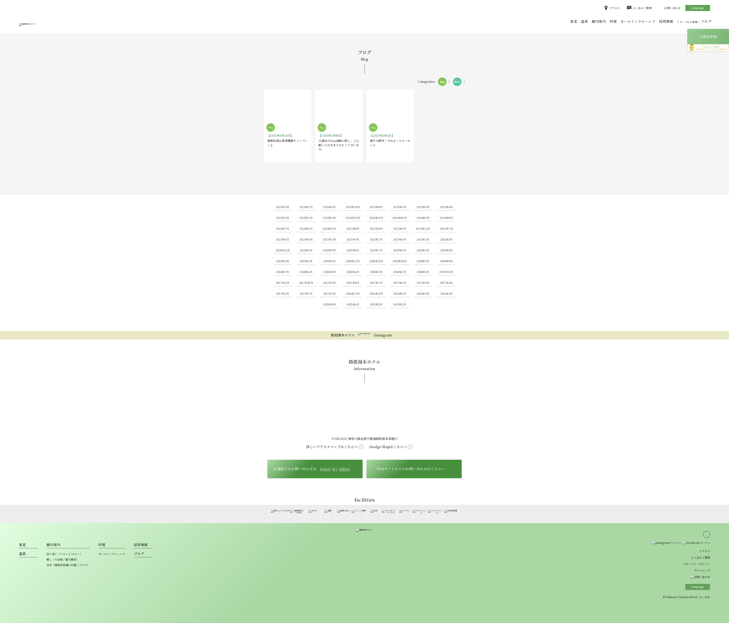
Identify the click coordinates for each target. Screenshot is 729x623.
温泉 (584, 21)
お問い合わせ (672, 8)
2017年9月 (329, 283)
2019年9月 (329, 250)
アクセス (614, 8)
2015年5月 (376, 304)
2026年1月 (329, 207)
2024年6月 (306, 229)
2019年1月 (329, 261)
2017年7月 (376, 283)
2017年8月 (352, 283)
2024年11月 (376, 218)
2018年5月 (329, 272)
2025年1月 (329, 218)
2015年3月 (399, 304)
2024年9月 (423, 218)
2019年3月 (282, 261)
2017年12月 (446, 272)
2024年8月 (446, 218)
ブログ (694, 21)
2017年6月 (399, 283)
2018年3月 (376, 272)
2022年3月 (329, 239)
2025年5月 (423, 207)
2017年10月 (306, 283)
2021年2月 (423, 239)
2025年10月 (353, 207)
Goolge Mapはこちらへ (388, 446)
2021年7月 (376, 239)
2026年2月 (306, 207)
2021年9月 (352, 239)
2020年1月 (306, 250)
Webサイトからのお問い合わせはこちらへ (410, 468)
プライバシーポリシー (696, 564)
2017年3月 (282, 293)
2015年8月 (329, 304)
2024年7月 (282, 229)
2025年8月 (376, 207)
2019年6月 (399, 250)
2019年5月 (423, 250)
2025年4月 (446, 207)
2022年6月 (282, 239)
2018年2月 (399, 272)
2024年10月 (399, 218)
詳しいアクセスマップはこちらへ (332, 446)
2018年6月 (306, 272)
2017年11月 (283, 283)
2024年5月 (329, 229)
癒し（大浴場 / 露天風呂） (63, 559)
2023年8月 (353, 229)
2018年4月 (352, 272)
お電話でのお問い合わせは (311, 469)
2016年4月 (423, 293)
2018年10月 (400, 261)
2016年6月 (399, 293)
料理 (613, 21)
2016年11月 (376, 293)
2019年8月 (352, 250)
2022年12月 (423, 229)
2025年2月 (306, 218)
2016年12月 (353, 293)
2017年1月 (329, 293)
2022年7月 (446, 229)
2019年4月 (446, 250)
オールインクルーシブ (637, 21)
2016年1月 (446, 293)
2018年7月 (282, 272)
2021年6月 (399, 239)
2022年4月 (306, 239)
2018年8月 (446, 261)
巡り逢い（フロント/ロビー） (65, 554)
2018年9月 (423, 261)
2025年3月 (282, 218)
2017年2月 (306, 293)
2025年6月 (399, 207)
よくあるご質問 (642, 8)
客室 (573, 21)
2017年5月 (423, 283)
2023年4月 (376, 229)
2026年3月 (282, 207)
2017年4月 (446, 283)
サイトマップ (702, 570)
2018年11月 (376, 261)
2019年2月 (306, 261)
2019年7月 (376, 250)
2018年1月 (423, 272)
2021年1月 (446, 239)
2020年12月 (282, 250)
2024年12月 (353, 218)
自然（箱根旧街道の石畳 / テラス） (68, 565)
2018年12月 (353, 261)
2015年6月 (352, 304)
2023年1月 (399, 229)
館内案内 (599, 21)
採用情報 (666, 21)
